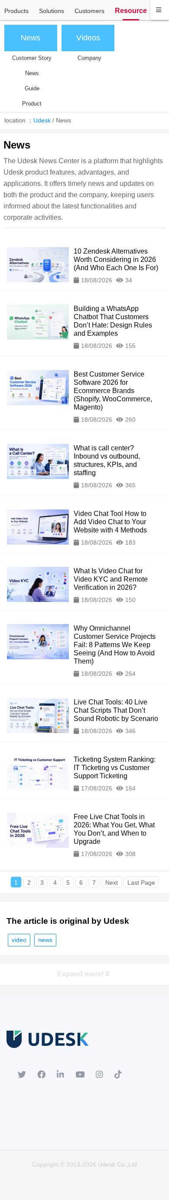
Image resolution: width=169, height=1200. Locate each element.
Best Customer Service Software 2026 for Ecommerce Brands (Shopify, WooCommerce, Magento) (113, 390)
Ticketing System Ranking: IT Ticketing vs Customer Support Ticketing (115, 768)
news (45, 939)
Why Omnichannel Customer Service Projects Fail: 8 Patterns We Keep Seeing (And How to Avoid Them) (115, 645)
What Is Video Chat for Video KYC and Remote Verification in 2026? (111, 579)
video (19, 939)
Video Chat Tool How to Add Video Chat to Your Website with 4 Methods (110, 522)
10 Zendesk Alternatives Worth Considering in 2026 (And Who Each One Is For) (116, 259)
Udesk (42, 120)
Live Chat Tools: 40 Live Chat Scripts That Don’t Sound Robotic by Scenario (116, 710)
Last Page (141, 882)
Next (111, 882)
